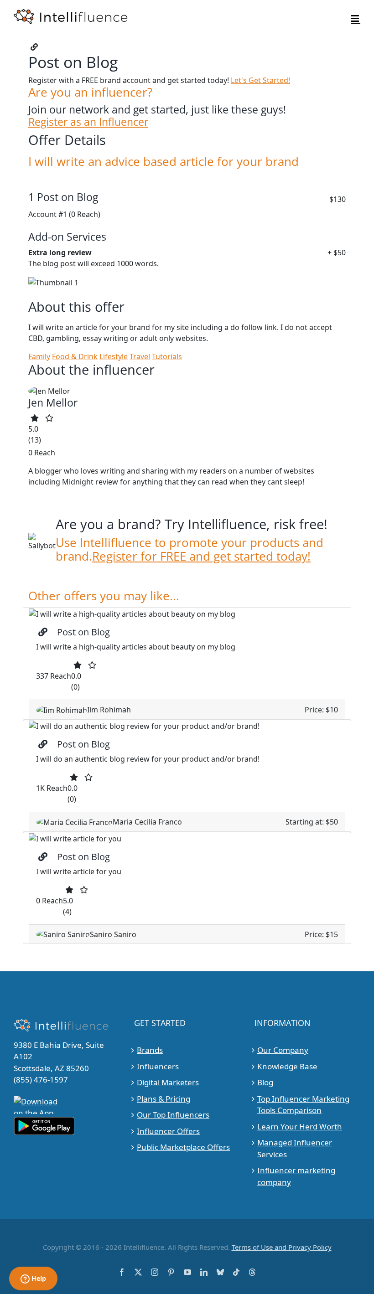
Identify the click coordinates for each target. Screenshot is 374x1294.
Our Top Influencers (173, 1114)
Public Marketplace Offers (183, 1147)
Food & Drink (75, 356)
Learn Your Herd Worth (299, 1126)
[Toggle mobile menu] (355, 18)
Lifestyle (113, 356)
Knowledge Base (287, 1066)
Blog (265, 1082)
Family (39, 356)
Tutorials (167, 356)
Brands (150, 1050)
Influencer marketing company (296, 1176)
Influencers (158, 1066)
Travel (140, 356)
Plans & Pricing (163, 1098)
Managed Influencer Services (294, 1148)
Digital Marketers (168, 1082)
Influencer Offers (168, 1131)
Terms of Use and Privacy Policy (282, 1247)
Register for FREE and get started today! (201, 556)
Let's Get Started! (260, 80)
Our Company (282, 1050)
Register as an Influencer (88, 122)
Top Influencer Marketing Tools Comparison (303, 1104)
